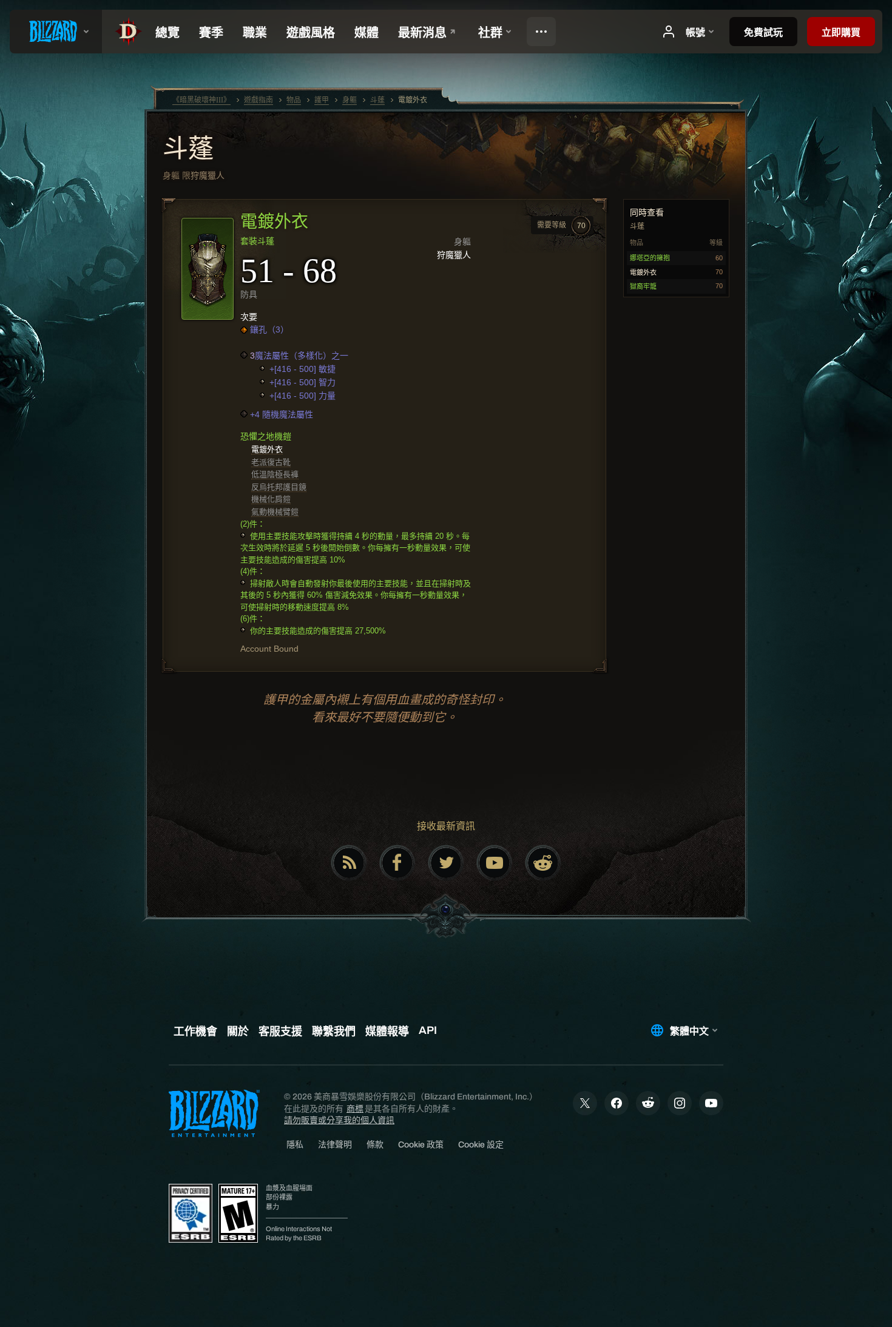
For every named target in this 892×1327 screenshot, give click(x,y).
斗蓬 (188, 150)
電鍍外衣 (267, 449)
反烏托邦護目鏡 (278, 486)
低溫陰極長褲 (275, 474)
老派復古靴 (271, 462)
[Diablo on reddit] (543, 863)
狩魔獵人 (208, 175)
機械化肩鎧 (271, 499)
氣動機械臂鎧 (275, 511)
